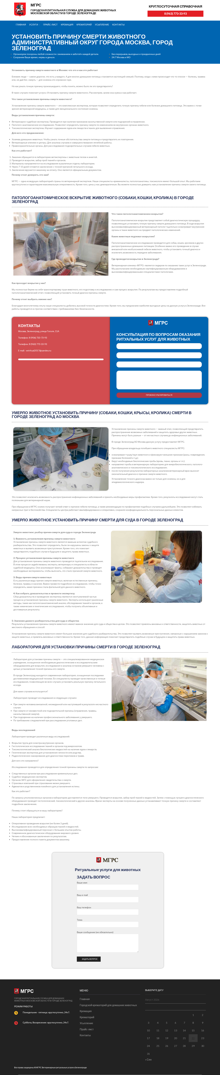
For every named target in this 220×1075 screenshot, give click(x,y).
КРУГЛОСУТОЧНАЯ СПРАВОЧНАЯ (175, 6)
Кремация (67, 24)
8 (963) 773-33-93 (175, 13)
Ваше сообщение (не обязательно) (159, 380)
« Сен (148, 1059)
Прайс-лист (50, 24)
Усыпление (102, 24)
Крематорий (84, 24)
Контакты (118, 24)
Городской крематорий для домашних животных (108, 1005)
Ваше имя (159, 346)
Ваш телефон (84, 907)
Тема (159, 364)
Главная (21, 24)
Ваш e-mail (159, 355)
